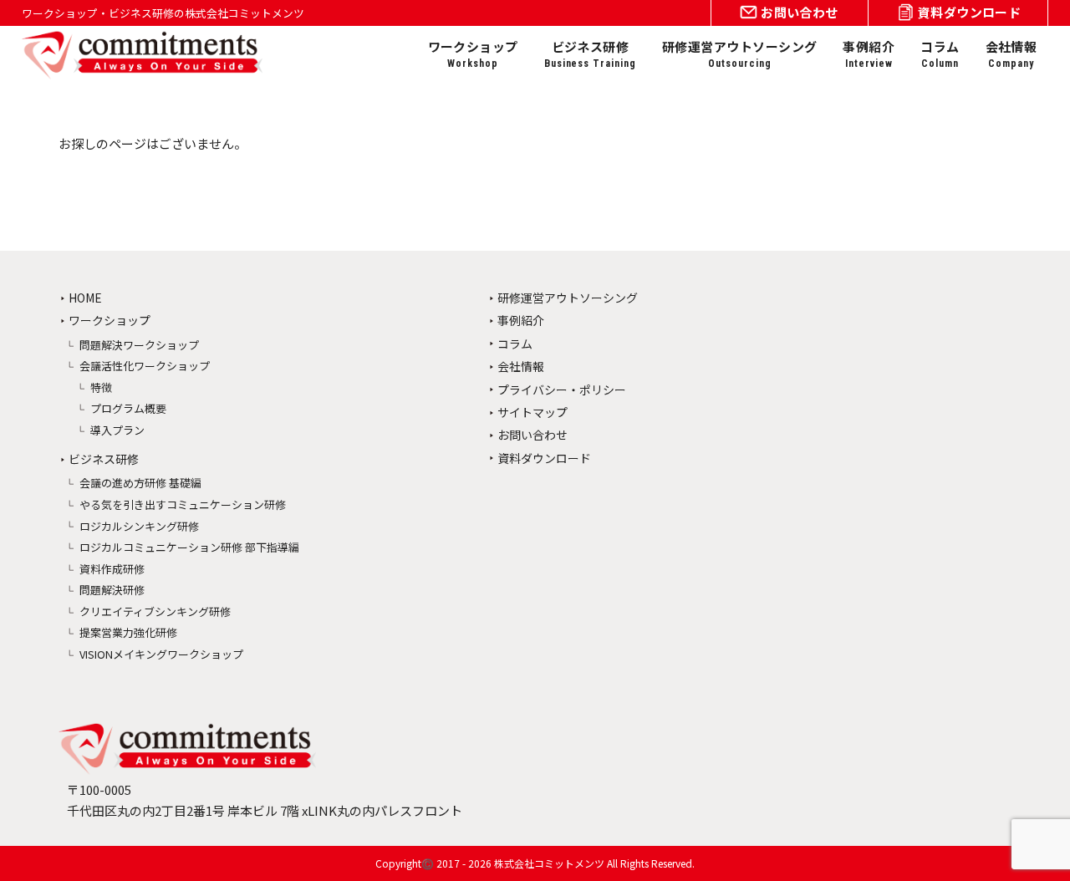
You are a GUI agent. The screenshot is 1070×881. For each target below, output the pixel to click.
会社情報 (1011, 54)
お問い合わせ (532, 434)
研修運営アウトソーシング (739, 54)
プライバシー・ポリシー (561, 389)
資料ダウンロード (544, 458)
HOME (85, 297)
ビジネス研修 (590, 54)
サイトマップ (532, 412)
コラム (939, 54)
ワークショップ (473, 54)
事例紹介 (868, 54)
